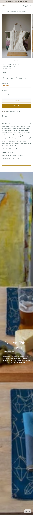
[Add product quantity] (3, 94)
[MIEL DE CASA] (4, 5)
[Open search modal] (23, 5)
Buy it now (16, 105)
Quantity (4, 90)
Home (3, 12)
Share (6, 116)
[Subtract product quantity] (8, 94)
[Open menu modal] (30, 5)
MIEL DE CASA (6, 69)
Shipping (4, 111)
